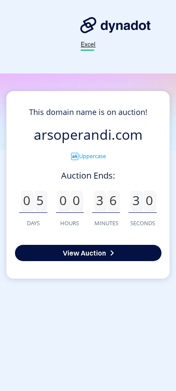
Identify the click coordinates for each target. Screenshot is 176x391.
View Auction (84, 253)
